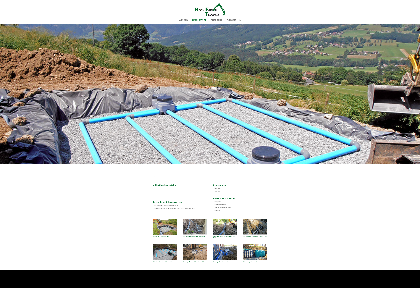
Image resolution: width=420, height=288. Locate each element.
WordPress (178, 285)
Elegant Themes (163, 285)
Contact (231, 20)
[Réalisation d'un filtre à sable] (165, 234)
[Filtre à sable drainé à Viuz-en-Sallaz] (165, 260)
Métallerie (216, 20)
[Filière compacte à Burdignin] (255, 260)
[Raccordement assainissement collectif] (195, 234)
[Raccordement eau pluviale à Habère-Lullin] (255, 234)
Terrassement (198, 20)
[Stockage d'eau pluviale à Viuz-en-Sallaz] (195, 260)
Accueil (183, 20)
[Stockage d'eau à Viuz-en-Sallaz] (225, 260)
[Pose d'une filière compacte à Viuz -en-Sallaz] (225, 234)
